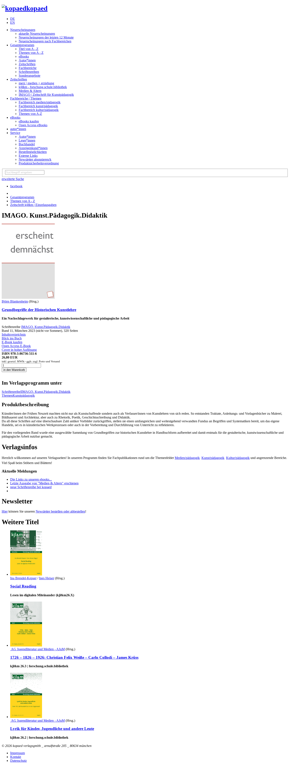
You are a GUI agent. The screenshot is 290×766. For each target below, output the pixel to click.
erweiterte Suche (13, 179)
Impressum (17, 753)
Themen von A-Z (30, 113)
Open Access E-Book (16, 346)
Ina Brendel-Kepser (23, 578)
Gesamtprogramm (22, 45)
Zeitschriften (27, 64)
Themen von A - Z (31, 52)
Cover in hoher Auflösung (19, 350)
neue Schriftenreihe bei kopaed (31, 487)
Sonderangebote (29, 75)
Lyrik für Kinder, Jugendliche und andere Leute (52, 728)
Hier (5, 511)
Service (15, 133)
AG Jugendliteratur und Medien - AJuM (37, 649)
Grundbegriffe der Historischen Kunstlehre (39, 309)
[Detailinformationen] (26, 574)
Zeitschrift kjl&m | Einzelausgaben (33, 205)
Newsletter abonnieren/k (35, 159)
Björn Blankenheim (15, 301)
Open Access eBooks (33, 125)
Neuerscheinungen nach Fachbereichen (45, 41)
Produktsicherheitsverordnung (39, 163)
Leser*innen (27, 140)
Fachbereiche (28, 68)
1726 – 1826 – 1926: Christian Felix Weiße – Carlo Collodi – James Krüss (74, 657)
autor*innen (18, 129)
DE (12, 19)
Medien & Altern (30, 91)
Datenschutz (18, 760)
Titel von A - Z (28, 49)
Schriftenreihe (11, 391)
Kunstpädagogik (24, 395)
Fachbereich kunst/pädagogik (38, 106)
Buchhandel (27, 144)
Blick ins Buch (12, 338)
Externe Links (28, 155)
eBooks (24, 56)
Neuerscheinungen (22, 30)
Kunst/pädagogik (212, 458)
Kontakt (15, 757)
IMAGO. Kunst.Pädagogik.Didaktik (45, 327)
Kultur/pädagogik (238, 458)
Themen (7, 395)
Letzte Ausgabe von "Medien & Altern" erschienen (44, 483)
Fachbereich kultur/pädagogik (39, 110)
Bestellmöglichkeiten (33, 152)
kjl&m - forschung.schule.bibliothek (43, 87)
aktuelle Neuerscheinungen (37, 33)
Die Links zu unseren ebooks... (31, 479)
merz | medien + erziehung (36, 83)
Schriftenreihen (29, 72)
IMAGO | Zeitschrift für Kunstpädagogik (46, 94)
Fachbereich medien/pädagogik (40, 102)
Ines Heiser (46, 578)
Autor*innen (27, 60)
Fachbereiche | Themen (25, 98)
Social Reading (23, 586)
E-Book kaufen (12, 342)
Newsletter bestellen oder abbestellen (60, 511)
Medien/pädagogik (187, 458)
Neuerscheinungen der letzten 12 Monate (46, 37)
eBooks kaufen (29, 121)
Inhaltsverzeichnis (14, 334)
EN (12, 22)
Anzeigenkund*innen (33, 148)
